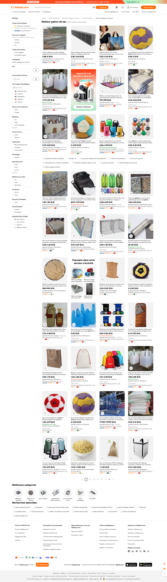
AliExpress (56, 573)
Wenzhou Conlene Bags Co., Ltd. (52, 381)
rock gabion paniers (20, 511)
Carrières (17, 540)
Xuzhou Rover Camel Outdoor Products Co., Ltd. (140, 250)
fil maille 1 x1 (72, 158)
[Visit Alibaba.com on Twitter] (136, 551)
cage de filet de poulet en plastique (54, 158)
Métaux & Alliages (54, 18)
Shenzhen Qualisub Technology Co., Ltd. (83, 385)
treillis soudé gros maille (81, 511)
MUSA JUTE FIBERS (48, 249)
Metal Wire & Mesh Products (70, 18)
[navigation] (25, 249)
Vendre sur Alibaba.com (135, 529)
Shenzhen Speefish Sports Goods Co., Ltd (112, 206)
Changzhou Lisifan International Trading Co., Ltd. (140, 340)
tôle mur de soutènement (118, 158)
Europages (111, 573)
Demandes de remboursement (109, 540)
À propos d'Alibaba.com (22, 525)
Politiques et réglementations (52, 549)
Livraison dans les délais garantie (53, 536)
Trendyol (104, 573)
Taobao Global (91, 573)
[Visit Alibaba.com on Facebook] (129, 551)
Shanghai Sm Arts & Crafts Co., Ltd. (110, 383)
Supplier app (76, 564)
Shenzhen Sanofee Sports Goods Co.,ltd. (112, 151)
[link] (164, 563)
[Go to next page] (113, 479)
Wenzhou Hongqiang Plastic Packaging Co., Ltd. (83, 249)
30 (109, 479)
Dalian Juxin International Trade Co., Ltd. (140, 106)
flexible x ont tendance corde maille (59, 511)
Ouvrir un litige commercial (108, 536)
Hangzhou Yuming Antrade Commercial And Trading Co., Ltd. (112, 339)
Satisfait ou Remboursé (50, 533)
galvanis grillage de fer (21, 515)
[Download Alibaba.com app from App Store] (131, 565)
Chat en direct (104, 533)
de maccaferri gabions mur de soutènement (94, 158)
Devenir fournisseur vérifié (136, 540)
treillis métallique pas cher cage (128, 162)
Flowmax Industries (77, 152)
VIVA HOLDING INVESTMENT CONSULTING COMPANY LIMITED (140, 206)
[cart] (122, 7)
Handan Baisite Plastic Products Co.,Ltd (54, 108)
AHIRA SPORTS (132, 63)
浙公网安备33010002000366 (115, 579)
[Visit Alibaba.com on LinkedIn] (133, 551)
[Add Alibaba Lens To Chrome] (42, 565)
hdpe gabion (39, 507)
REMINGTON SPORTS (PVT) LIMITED (139, 292)
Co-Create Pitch (20, 533)
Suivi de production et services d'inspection (52, 544)
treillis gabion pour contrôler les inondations (57, 162)
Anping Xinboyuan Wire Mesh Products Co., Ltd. (112, 251)
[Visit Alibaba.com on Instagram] (140, 551)
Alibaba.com (120, 564)
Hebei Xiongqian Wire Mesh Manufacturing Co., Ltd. (54, 206)
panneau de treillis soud (129, 511)
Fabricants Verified (77, 531)
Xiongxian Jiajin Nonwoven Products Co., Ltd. (83, 340)
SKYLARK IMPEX (47, 292)
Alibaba (44, 18)
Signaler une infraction (106, 547)
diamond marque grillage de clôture (102, 507)
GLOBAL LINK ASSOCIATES (108, 292)
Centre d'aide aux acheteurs (108, 529)
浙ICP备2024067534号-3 (132, 579)
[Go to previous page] (82, 479)
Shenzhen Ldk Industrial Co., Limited (110, 104)
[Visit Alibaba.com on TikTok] (148, 551)
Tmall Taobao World (74, 573)
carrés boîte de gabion (108, 162)
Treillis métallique (87, 18)
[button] (94, 7)
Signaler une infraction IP (107, 544)
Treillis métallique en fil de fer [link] (104, 18)
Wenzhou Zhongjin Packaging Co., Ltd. (111, 63)
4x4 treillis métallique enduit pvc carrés (85, 162)
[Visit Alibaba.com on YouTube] (144, 551)
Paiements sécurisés (49, 529)
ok (36, 70)
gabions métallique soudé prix (126, 507)
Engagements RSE (20, 536)
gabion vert (143, 507)
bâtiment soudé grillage (80, 507)
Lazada (83, 573)
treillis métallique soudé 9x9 (52, 167)
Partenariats (131, 544)
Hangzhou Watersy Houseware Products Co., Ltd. (140, 152)
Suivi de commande (134, 536)
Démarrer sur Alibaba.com (135, 533)
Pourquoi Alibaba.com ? (22, 529)
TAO (98, 573)
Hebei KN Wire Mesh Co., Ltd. (51, 60)
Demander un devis (77, 535)
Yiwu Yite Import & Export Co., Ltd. (52, 337)
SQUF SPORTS (75, 208)
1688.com (64, 573)
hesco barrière (113, 511)
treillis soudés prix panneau (22, 507)
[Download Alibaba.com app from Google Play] (145, 565)
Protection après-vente (50, 540)
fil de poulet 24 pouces (38, 511)
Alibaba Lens (24, 564)
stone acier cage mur (137, 158)
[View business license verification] (101, 579)
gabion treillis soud (98, 511)
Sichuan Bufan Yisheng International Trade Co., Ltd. (54, 149)
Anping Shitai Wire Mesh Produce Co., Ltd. (83, 63)
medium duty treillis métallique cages (58, 507)
